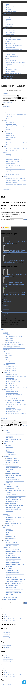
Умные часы (9, 41)
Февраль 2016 (6, 637)
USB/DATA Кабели (11, 60)
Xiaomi (5, 131)
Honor (5, 146)
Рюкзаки (17, 174)
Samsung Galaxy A (10, 32)
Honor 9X (24, 148)
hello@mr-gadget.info (8, 102)
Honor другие (14, 150)
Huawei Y (8, 142)
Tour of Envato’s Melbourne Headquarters (13, 618)
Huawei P (13, 142)
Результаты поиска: (5, 219)
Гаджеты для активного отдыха (14, 49)
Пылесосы (8, 9)
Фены (7, 4)
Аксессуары (6, 51)
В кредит (5, 612)
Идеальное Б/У (7, 13)
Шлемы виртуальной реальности (14, 45)
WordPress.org (7, 661)
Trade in (5, 614)
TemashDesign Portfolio (9, 620)
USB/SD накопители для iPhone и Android (16, 66)
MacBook (8, 19)
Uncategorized (7, 645)
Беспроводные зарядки (11, 69)
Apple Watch (9, 24)
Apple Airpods (9, 26)
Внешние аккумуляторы (12, 56)
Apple (4, 15)
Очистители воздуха (11, 11)
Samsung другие (10, 34)
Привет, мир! (6, 616)
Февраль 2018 (6, 634)
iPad (7, 21)
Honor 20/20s (9, 148)
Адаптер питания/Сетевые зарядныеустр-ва (12, 163)
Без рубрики (6, 647)
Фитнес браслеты (10, 37)
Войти (5, 655)
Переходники (9, 67)
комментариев (8, 659)
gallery (8, 684)
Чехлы (7, 58)
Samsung (5, 28)
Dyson (5, 2)
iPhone (8, 17)
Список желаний (7, 78)
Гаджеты (5, 36)
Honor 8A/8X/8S (17, 148)
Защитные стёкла (10, 54)
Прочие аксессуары (11, 71)
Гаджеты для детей (10, 47)
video (10, 684)
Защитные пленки (10, 52)
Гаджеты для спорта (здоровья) (13, 39)
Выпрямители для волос (12, 5)
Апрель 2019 (6, 632)
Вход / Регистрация (8, 76)
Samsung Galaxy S (10, 30)
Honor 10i (8, 150)
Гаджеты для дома (10, 43)
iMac (7, 22)
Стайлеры (8, 7)
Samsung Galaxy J (11, 125)
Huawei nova (19, 142)
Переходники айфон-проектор (13, 73)
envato (4, 684)
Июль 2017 (6, 636)
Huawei (5, 141)
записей (6, 657)
